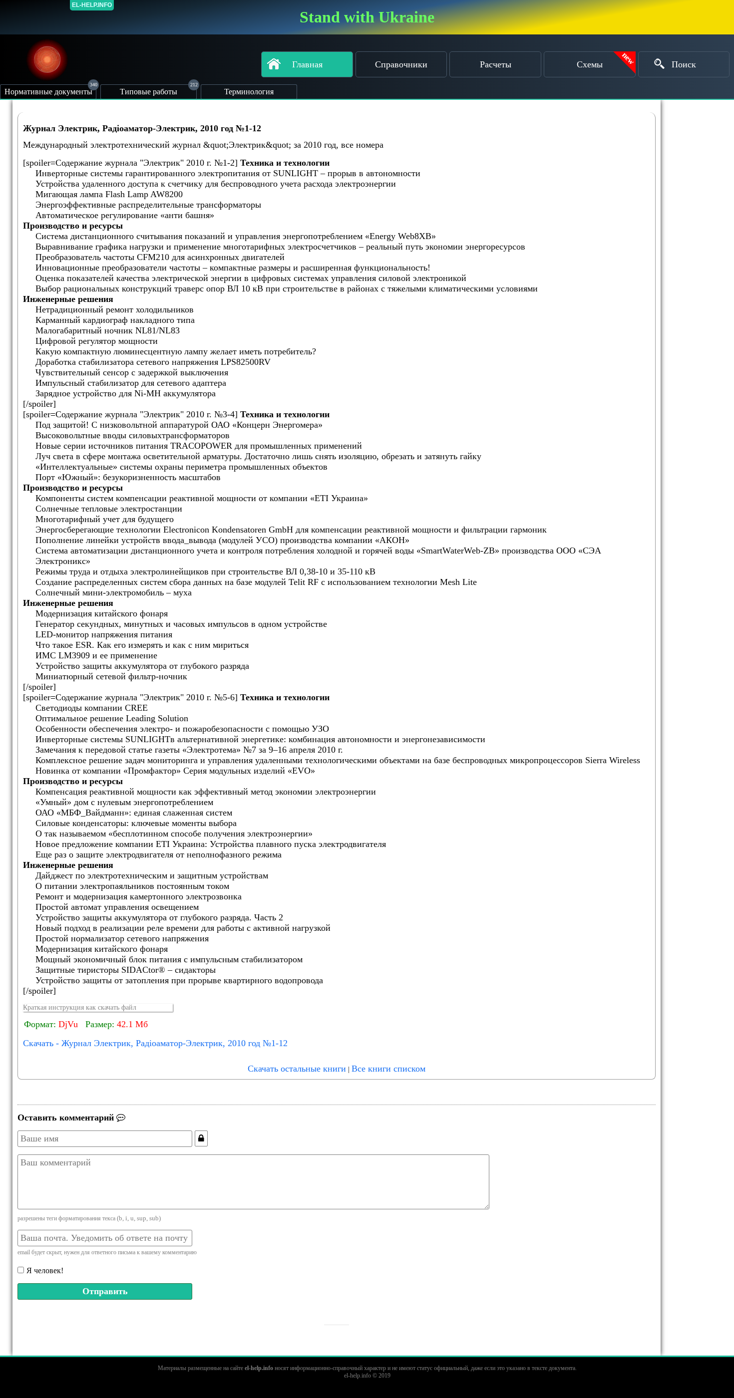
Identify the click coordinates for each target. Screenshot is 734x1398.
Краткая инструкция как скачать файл (79, 1007)
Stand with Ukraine (367, 17)
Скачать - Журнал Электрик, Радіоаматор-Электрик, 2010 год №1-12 (155, 1043)
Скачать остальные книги (297, 1069)
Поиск (684, 64)
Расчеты (495, 64)
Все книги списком (388, 1069)
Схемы (590, 64)
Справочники (401, 64)
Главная (307, 64)
